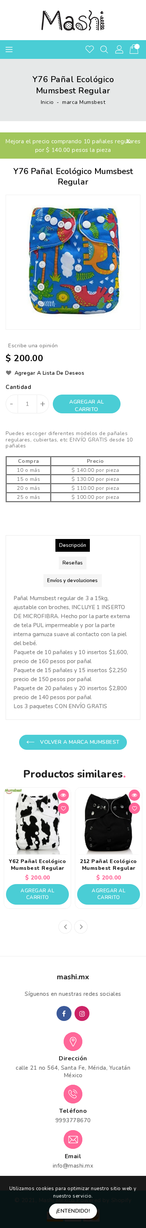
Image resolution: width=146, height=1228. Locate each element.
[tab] (72, 545)
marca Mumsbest (83, 102)
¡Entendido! (73, 1210)
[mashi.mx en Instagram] (81, 1013)
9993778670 (73, 1120)
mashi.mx (73, 977)
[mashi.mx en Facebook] (64, 1013)
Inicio (47, 102)
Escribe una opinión (33, 345)
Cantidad (18, 387)
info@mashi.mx (73, 1165)
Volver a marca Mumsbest (79, 742)
